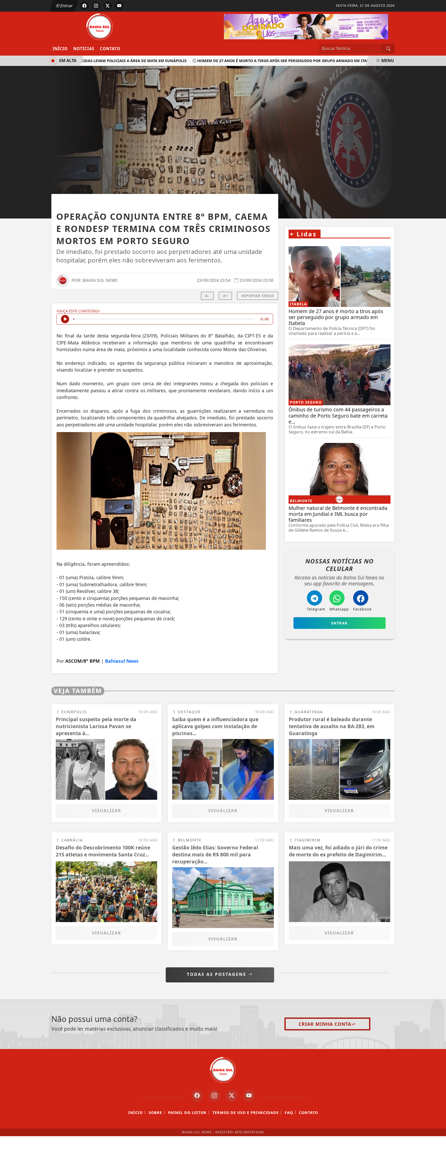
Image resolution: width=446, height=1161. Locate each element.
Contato (110, 48)
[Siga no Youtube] (119, 6)
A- (207, 295)
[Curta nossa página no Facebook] (197, 1096)
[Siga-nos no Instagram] (214, 1096)
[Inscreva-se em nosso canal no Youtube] (249, 1096)
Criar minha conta (325, 1024)
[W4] (306, 26)
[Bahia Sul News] (99, 26)
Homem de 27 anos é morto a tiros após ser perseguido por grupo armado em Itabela (270, 60)
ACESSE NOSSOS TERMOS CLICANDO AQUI (108, 1154)
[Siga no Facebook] (84, 6)
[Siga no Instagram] (96, 6)
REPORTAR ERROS (257, 295)
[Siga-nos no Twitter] (231, 1096)
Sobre (155, 1112)
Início (60, 48)
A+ (225, 295)
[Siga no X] (107, 6)
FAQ (289, 1112)
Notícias (83, 48)
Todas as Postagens (217, 974)
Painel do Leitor (187, 1112)
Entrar (66, 6)
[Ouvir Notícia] (65, 319)
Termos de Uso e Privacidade (245, 1112)
